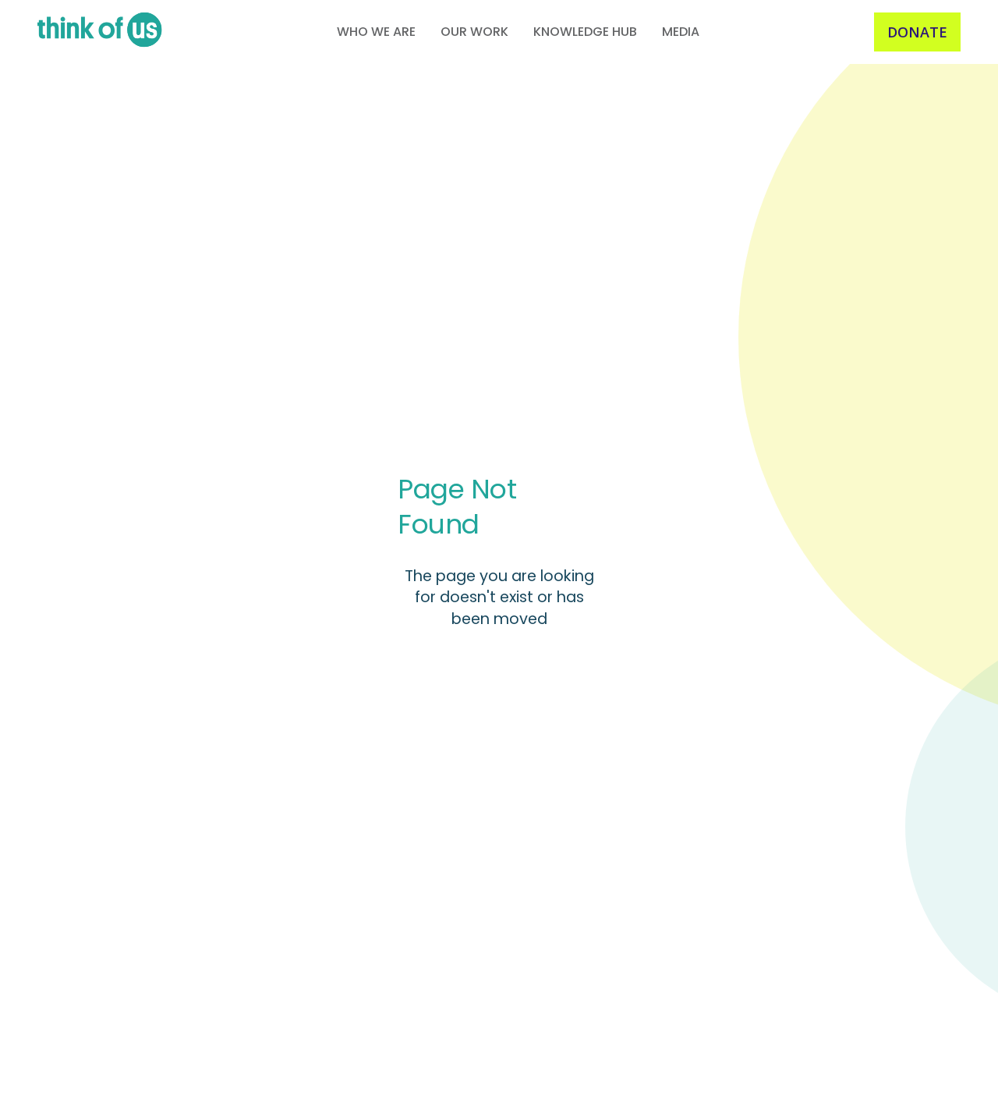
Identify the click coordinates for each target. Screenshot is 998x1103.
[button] (376, 31)
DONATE (917, 32)
